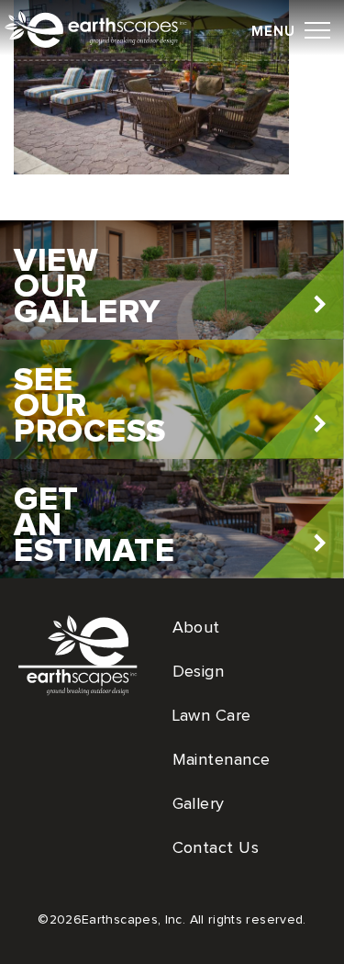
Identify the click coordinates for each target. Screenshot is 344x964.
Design (198, 672)
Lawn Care (211, 716)
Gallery (198, 804)
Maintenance (221, 760)
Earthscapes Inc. (110, 32)
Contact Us (216, 848)
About (196, 628)
